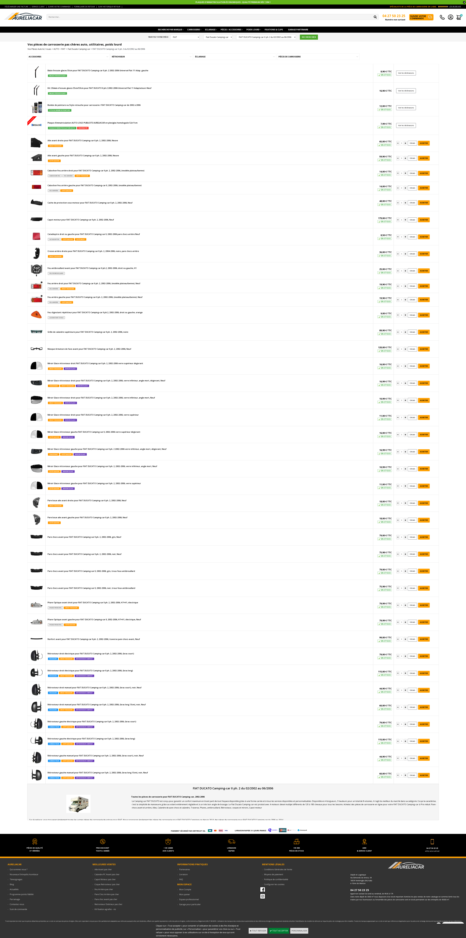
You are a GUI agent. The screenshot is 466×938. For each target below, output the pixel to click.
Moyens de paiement (273, 874)
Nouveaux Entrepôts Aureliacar (24, 874)
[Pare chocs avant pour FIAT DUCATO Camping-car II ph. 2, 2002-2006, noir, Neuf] (36, 554)
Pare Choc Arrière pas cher (107, 894)
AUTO (56, 49)
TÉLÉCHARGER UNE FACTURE (16, 6)
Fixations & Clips (274, 29)
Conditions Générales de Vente (278, 869)
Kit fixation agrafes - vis (105, 909)
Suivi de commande (18, 909)
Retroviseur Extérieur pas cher (108, 904)
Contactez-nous (17, 904)
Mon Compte (185, 889)
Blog (12, 884)
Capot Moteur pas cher (105, 879)
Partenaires (184, 869)
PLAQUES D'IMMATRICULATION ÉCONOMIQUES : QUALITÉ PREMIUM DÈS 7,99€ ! (233, 2)
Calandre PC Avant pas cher (107, 874)
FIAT (63, 49)
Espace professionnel (189, 899)
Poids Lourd (252, 29)
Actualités (14, 889)
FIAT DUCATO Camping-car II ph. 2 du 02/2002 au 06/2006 (118, 49)
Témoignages (16, 879)
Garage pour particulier (190, 904)
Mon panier (184, 894)
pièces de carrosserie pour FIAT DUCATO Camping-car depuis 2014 (183, 819)
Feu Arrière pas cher (104, 889)
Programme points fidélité (21, 894)
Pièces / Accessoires (231, 29)
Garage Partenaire (298, 29)
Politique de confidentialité (276, 879)
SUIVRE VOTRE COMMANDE (59, 6)
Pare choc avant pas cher (106, 899)
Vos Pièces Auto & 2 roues (39, 49)
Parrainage (15, 899)
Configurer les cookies (274, 884)
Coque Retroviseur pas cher (107, 884)
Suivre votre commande (418, 17)
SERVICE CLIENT (38, 6)
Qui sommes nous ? (18, 869)
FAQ (181, 879)
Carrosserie (193, 29)
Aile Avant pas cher (103, 869)
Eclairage (210, 29)
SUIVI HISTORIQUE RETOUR (109, 6)
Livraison (183, 874)
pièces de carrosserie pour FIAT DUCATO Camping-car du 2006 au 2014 (250, 819)
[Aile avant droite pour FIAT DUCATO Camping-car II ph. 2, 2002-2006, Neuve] (36, 143)
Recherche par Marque (170, 29)
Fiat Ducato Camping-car (79, 49)
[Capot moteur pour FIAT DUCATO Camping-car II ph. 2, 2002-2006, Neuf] (36, 219)
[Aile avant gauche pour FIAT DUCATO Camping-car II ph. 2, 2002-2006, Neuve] (36, 158)
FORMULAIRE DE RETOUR (84, 6)
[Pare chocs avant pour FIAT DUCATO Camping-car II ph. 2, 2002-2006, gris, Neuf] (36, 537)
